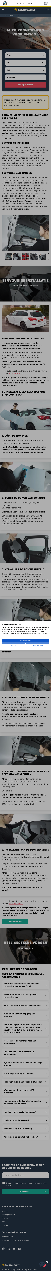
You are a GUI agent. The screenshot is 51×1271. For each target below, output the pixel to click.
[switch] (46, 3)
